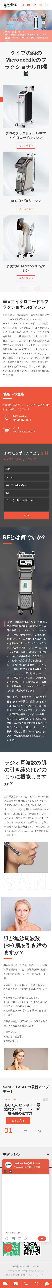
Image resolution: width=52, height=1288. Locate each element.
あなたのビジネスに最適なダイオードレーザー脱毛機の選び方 (22, 1109)
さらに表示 (25, 145)
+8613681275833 (22, 419)
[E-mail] (15, 1283)
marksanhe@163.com (24, 431)
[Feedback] (47, 1283)
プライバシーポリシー (34, 1275)
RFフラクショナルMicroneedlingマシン (25, 34)
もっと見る (18, 1120)
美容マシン (18, 31)
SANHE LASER (30, 1266)
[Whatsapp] (36, 1283)
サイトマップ (13, 1275)
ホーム (6, 31)
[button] (13, 1130)
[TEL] (26, 1283)
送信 (26, 515)
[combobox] (7, 485)
